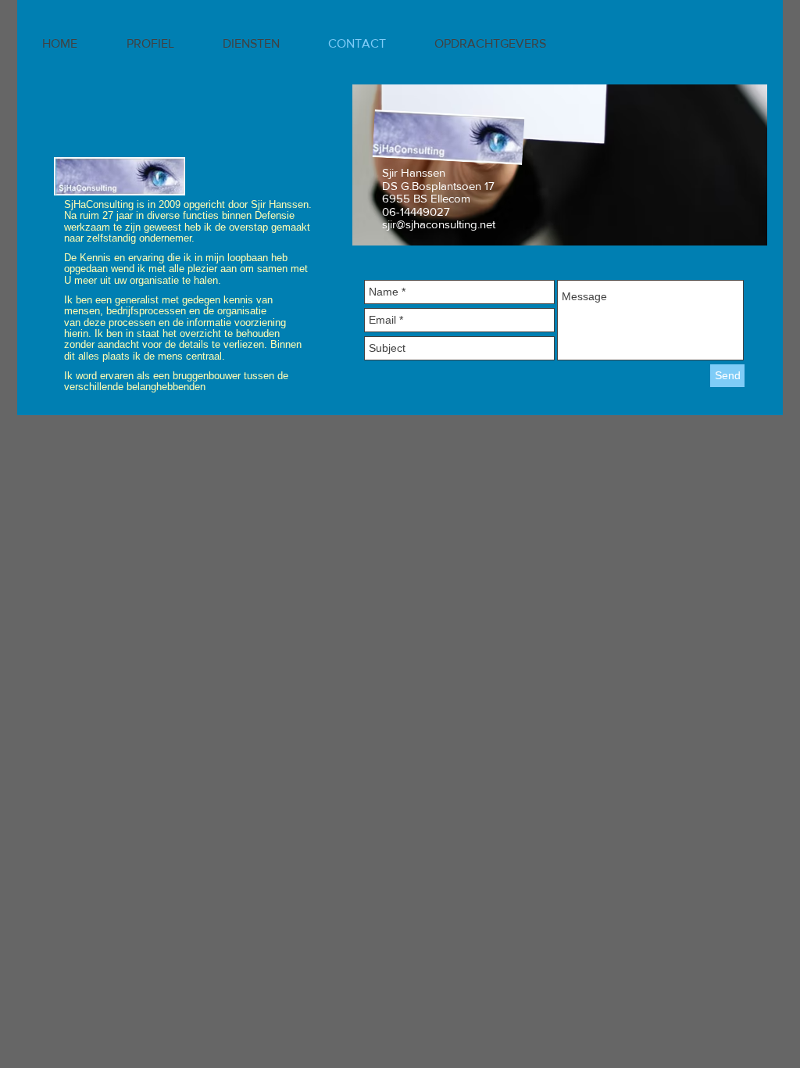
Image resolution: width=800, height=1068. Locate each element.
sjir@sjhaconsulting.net (438, 224)
